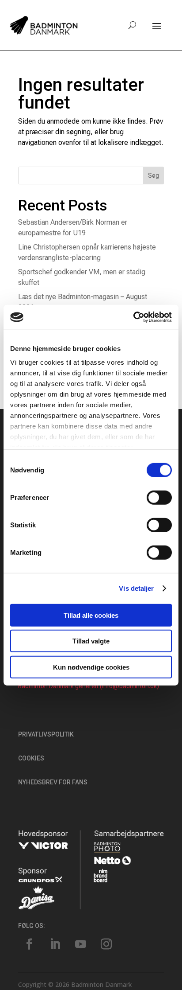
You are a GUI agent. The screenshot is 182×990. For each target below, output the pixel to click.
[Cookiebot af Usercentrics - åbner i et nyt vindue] (133, 317)
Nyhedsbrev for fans (52, 782)
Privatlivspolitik (46, 734)
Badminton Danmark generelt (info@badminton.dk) (88, 686)
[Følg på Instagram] (106, 944)
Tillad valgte (91, 641)
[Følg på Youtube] (80, 944)
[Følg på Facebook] (29, 944)
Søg (153, 175)
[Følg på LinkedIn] (55, 944)
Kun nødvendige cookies (91, 666)
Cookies (31, 758)
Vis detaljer (136, 588)
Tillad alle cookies (91, 615)
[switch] (159, 497)
